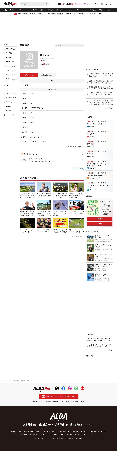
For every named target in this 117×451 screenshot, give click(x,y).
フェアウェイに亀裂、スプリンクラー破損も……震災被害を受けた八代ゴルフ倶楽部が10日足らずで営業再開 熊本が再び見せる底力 (101, 102)
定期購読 (99, 223)
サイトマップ (93, 434)
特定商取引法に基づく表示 (99, 432)
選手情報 (23, 381)
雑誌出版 (59, 10)
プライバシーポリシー (50, 432)
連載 (100, 10)
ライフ (35, 10)
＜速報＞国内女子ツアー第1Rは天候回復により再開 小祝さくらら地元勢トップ (101, 94)
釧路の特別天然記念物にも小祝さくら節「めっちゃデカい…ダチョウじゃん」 (101, 82)
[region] (11, 85)
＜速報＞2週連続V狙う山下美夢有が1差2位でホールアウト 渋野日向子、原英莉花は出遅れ (101, 75)
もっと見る (108, 108)
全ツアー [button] (12, 10)
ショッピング (69, 10)
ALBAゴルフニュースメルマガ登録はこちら (60, 396)
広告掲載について (15, 432)
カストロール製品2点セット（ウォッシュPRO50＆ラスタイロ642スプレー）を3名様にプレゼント (99, 339)
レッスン (27, 10)
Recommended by (76, 236)
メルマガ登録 (99, 4)
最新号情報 (99, 219)
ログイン (110, 4)
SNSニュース (80, 10)
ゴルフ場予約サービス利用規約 (29, 434)
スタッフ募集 (28, 432)
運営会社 (38, 432)
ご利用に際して (64, 432)
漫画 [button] (41, 10)
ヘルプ (85, 434)
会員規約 (74, 432)
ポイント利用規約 (66, 434)
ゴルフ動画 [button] (50, 10)
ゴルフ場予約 (92, 10)
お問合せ (77, 434)
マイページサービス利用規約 (49, 434)
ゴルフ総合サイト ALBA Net (12, 381)
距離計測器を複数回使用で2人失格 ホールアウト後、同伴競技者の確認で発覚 (101, 87)
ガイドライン (85, 432)
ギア (19, 10)
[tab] (29, 75)
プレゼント (108, 10)
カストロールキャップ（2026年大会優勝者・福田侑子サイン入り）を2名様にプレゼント (99, 345)
